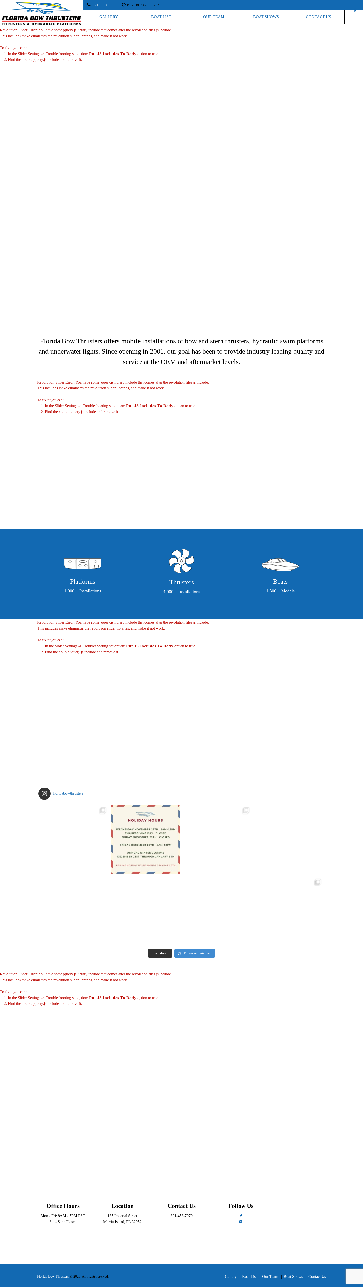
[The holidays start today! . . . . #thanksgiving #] (145, 839)
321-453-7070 (103, 5)
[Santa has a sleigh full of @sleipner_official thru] (74, 839)
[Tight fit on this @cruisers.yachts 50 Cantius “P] (217, 839)
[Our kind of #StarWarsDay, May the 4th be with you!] (217, 910)
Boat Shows (266, 17)
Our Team (213, 17)
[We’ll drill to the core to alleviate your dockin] (74, 910)
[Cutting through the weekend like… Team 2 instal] (288, 839)
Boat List (161, 17)
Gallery (108, 17)
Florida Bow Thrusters (53, 1276)
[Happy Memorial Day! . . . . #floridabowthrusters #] (145, 910)
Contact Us (318, 17)
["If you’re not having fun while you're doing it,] (288, 910)
